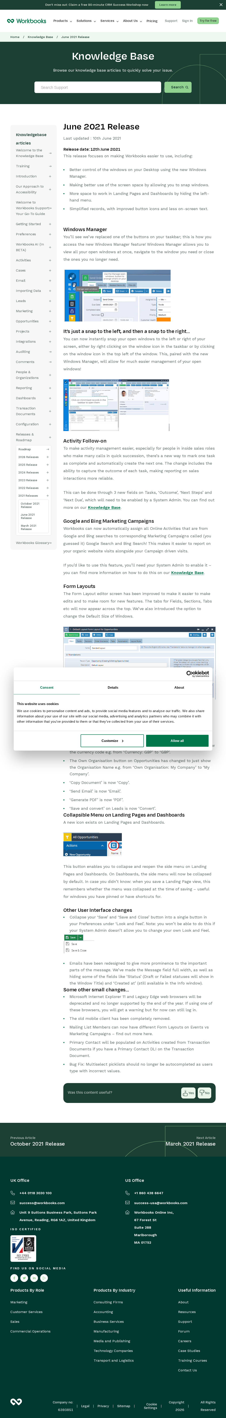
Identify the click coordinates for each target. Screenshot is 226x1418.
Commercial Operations (30, 1331)
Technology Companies (113, 1351)
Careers (184, 1341)
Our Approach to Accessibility (30, 189)
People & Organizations (27, 375)
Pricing (152, 21)
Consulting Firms (108, 1302)
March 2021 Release (28, 527)
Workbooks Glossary (32, 543)
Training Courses (192, 1360)
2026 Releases (28, 457)
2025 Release (27, 464)
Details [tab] (113, 687)
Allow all (177, 740)
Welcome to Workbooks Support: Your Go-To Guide (33, 208)
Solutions (84, 21)
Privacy (103, 1406)
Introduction (26, 176)
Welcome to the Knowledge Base (29, 153)
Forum (184, 1331)
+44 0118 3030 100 (35, 1193)
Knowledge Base (40, 36)
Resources (187, 1312)
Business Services (109, 1321)
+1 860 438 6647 (148, 1193)
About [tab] (179, 687)
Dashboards (26, 398)
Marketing (18, 1302)
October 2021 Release (30, 505)
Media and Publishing (112, 1341)
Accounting (103, 1312)
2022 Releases (28, 488)
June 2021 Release (28, 516)
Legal (85, 1406)
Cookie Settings (150, 1406)
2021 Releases (28, 495)
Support (185, 1321)
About (183, 1302)
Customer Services (26, 1312)
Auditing (23, 352)
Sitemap (123, 1406)
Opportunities (27, 321)
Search (177, 87)
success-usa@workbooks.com (160, 1203)
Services (107, 21)
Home (14, 36)
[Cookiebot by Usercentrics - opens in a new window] (189, 674)
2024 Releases (28, 472)
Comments (25, 362)
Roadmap (24, 449)
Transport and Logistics (114, 1360)
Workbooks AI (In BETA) (30, 247)
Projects (22, 331)
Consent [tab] (46, 687)
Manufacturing (106, 1331)
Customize (110, 740)
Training (23, 166)
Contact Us (187, 1370)
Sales (14, 1321)
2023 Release (27, 480)
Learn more (167, 4)
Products (60, 21)
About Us (130, 21)
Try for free (208, 20)
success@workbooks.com (42, 1203)
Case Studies (189, 1351)
